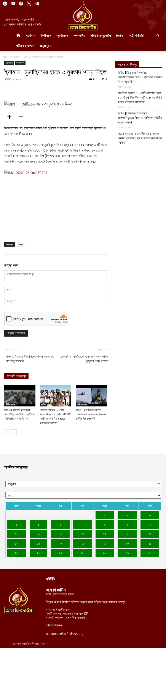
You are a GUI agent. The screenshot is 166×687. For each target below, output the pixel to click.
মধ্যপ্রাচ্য (15, 57)
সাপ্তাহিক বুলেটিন (100, 36)
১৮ (16, 543)
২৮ (82, 553)
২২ (104, 543)
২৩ (127, 543)
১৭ (150, 534)
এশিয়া (43, 404)
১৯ (38, 543)
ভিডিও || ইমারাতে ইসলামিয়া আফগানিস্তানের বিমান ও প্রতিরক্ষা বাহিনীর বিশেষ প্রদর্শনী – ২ (19, 414)
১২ (38, 534)
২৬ (38, 553)
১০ (150, 524)
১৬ (127, 534)
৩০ (127, 553)
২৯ (104, 553)
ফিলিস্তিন (45, 36)
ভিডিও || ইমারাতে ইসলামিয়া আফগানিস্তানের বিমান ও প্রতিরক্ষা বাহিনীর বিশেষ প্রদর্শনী (91, 414)
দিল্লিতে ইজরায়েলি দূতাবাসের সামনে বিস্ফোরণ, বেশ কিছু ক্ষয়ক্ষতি (30, 359)
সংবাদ (29, 36)
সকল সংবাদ (20, 63)
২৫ (16, 553)
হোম (5, 57)
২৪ (149, 543)
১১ (16, 534)
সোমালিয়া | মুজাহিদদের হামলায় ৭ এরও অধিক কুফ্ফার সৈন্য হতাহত (84, 359)
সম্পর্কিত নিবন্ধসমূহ (16, 376)
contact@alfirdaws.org (66, 633)
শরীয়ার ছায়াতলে (25, 46)
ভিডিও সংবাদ (10, 404)
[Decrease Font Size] (22, 116)
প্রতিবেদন (62, 36)
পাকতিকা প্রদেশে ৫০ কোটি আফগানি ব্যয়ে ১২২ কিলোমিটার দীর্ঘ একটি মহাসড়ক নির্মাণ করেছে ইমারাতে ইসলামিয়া (140, 97)
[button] (158, 36)
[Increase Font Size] (10, 116)
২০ (60, 543)
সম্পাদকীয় (79, 36)
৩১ (150, 553)
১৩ (60, 534)
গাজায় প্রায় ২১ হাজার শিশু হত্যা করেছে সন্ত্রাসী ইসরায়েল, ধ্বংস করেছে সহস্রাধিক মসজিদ (140, 138)
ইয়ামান (20, 244)
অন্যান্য (44, 46)
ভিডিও (119, 36)
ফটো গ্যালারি (136, 36)
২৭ (60, 553)
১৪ (82, 534)
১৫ (104, 534)
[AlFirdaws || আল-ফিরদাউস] (83, 15)
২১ (82, 543)
